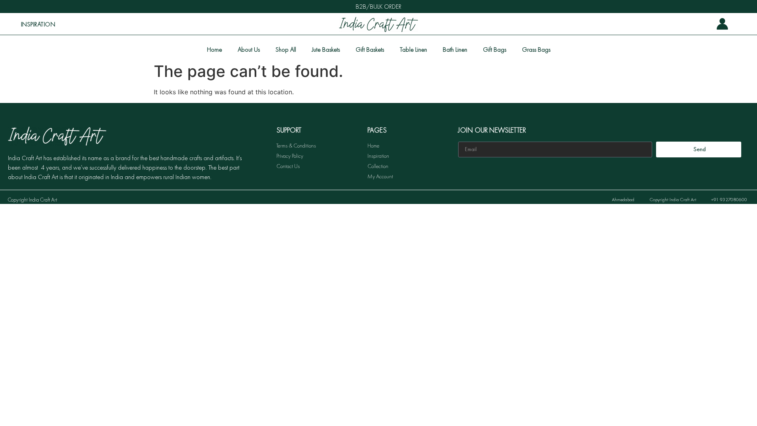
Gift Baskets (370, 49)
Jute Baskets (326, 49)
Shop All (286, 49)
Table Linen (413, 49)
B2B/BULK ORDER (378, 6)
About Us (249, 49)
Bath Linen (455, 49)
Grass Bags (536, 49)
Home (214, 49)
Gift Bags (494, 49)
